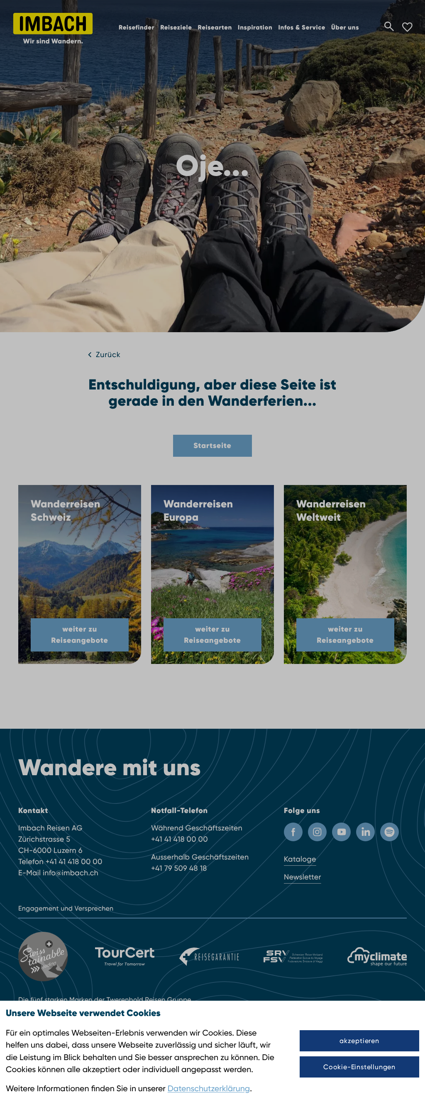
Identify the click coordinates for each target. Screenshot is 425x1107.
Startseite (212, 445)
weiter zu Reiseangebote (79, 635)
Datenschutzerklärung (209, 1088)
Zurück (108, 354)
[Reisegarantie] (209, 957)
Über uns (345, 28)
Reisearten (215, 28)
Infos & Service (301, 28)
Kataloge (300, 859)
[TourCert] (124, 956)
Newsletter (302, 877)
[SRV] (293, 956)
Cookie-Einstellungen (359, 1067)
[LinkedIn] (365, 832)
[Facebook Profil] (293, 832)
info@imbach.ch (70, 873)
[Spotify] (389, 832)
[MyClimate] (377, 956)
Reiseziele (176, 28)
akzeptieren (359, 1041)
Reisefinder (136, 28)
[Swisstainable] (44, 957)
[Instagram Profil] (317, 832)
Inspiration (255, 28)
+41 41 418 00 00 (74, 861)
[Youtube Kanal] (341, 832)
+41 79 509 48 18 (179, 868)
